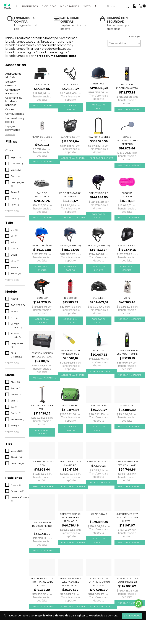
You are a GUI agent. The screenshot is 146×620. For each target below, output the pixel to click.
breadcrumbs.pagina (20, 52)
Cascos (9, 109)
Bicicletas (49, 6)
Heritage (98, 83)
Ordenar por (134, 36)
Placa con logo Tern (42, 139)
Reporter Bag (70, 405)
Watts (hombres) (70, 245)
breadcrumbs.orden (19, 56)
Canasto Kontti (70, 137)
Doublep (42, 298)
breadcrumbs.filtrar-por (22, 48)
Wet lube (99, 350)
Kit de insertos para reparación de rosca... (99, 582)
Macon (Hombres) (99, 245)
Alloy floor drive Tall (42, 407)
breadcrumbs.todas (56, 48)
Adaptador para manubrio (70, 463)
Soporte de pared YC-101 (42, 463)
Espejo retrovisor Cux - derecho (127, 140)
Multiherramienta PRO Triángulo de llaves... (127, 517)
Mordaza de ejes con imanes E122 (127, 580)
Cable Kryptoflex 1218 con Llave (127, 463)
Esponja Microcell (127, 195)
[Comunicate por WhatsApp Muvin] (138, 603)
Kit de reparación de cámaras (70, 195)
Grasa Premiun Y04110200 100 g (70, 352)
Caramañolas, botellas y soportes (13, 101)
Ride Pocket (127, 405)
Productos (30, 6)
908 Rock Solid (127, 245)
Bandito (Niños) (42, 245)
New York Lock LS (99, 137)
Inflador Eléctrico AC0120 (127, 86)
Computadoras (14, 113)
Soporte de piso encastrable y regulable (70, 517)
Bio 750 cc (70, 298)
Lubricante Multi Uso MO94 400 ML (127, 352)
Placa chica (42, 84)
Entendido (132, 615)
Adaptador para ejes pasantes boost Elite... (70, 582)
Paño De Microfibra (42, 195)
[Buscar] (127, 6)
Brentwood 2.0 (98, 193)
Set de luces (98, 405)
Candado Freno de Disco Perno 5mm (42, 526)
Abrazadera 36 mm (98, 461)
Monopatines (69, 6)
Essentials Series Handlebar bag (42, 355)
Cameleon (98, 298)
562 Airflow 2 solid (99, 516)
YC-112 (127, 298)
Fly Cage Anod (70, 84)
